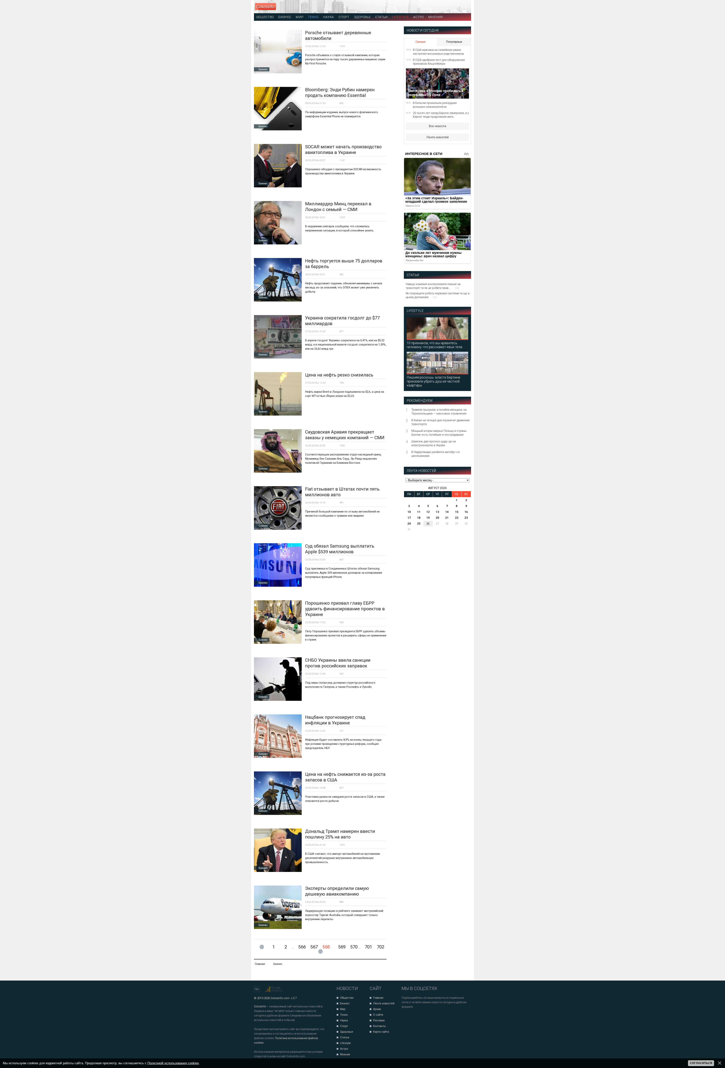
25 (418, 523)
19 (428, 517)
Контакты (379, 1026)
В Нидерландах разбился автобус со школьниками (435, 453)
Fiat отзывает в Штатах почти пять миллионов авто (342, 491)
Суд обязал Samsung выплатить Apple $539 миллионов (339, 548)
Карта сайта (381, 1031)
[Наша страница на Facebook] (406, 1017)
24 (409, 523)
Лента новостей (437, 137)
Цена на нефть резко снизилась (339, 375)
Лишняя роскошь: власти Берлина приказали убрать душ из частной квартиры (433, 381)
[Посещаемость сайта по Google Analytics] (274, 989)
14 (447, 512)
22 (456, 517)
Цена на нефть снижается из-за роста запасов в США (345, 777)
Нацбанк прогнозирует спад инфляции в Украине (335, 720)
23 (466, 517)
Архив (377, 1009)
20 (437, 517)
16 (466, 512)
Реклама (379, 1020)
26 (428, 523)
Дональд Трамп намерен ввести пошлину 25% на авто (340, 834)
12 (428, 512)
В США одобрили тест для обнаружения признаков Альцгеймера (439, 61)
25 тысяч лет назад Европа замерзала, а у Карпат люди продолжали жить (441, 114)
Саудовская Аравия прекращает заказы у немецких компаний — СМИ (344, 434)
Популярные (454, 41)
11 (418, 512)
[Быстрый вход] (464, 6)
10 (409, 512)
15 (456, 512)
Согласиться (701, 1063)
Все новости (437, 126)
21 (447, 517)
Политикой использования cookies (173, 1063)
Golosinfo (265, 6)
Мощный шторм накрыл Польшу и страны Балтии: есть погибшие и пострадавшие (439, 432)
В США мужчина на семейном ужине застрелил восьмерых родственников (438, 51)
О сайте (378, 1014)
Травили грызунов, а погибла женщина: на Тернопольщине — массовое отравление (439, 411)
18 (418, 517)
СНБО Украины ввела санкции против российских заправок (337, 663)
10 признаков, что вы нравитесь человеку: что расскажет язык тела (434, 345)
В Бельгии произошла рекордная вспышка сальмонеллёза (435, 104)
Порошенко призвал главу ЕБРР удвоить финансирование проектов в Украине (345, 608)
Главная (378, 997)
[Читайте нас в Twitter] (417, 1017)
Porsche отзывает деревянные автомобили (338, 35)
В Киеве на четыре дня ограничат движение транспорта (440, 422)
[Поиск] (451, 6)
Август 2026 (437, 488)
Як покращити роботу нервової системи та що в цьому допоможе (438, 295)
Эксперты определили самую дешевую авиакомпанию (337, 891)
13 (437, 512)
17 (409, 517)
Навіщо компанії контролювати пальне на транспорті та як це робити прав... (433, 286)
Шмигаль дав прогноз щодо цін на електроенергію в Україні (433, 443)
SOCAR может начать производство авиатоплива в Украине (343, 149)
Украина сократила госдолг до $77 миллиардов (342, 320)
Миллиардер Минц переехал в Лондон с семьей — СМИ (338, 206)
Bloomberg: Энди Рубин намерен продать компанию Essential (340, 92)
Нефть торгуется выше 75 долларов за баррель (343, 263)
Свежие (421, 41)
